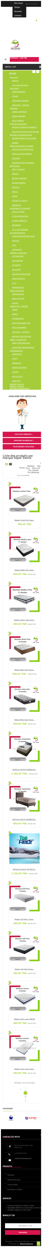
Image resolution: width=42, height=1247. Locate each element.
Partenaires (8, 1108)
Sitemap (17, 7)
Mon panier (18, 11)
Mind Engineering (26, 1244)
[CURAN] (12, 1121)
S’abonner (23, 1232)
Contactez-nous (30, 29)
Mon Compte (18, 3)
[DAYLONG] (32, 1121)
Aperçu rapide (25, 500)
